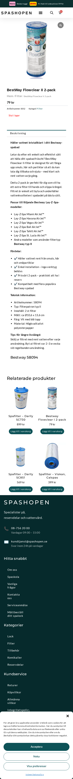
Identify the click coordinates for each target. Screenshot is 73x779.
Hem (10, 96)
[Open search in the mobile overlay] (52, 13)
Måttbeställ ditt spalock (15, 614)
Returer (12, 685)
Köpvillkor (14, 692)
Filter (19, 96)
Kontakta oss (13, 596)
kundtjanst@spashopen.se (29, 541)
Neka (36, 756)
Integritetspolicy (35, 774)
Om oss (12, 569)
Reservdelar (15, 664)
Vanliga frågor (12, 585)
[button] (67, 716)
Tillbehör (13, 650)
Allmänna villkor (13, 701)
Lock (10, 636)
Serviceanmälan (17, 605)
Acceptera (37, 747)
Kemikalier (14, 657)
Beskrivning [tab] (18, 133)
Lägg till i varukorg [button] (21, 431)
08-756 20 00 (20, 528)
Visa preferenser (36, 766)
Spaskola (13, 576)
